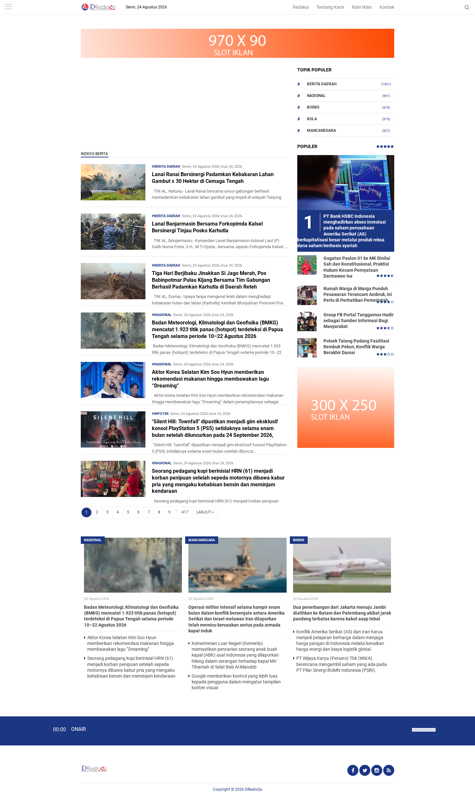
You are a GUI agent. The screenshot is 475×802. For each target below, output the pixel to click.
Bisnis (313, 107)
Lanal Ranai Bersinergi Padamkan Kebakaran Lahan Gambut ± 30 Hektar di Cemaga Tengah (213, 177)
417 (185, 512)
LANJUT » (205, 512)
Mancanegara (321, 130)
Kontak (387, 7)
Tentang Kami (330, 7)
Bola (312, 119)
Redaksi (301, 7)
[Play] (21, 730)
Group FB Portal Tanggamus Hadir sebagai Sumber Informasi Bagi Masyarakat (358, 320)
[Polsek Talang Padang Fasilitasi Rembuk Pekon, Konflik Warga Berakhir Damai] (307, 347)
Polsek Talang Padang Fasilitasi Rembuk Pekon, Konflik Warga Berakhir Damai (356, 346)
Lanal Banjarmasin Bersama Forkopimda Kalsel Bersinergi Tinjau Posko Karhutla (207, 227)
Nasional (316, 95)
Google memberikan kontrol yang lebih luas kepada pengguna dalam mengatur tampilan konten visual (236, 681)
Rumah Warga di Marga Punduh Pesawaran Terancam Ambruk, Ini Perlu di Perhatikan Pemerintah (357, 294)
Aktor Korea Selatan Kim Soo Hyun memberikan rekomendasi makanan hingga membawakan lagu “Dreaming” (210, 379)
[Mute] (405, 729)
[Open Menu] (8, 7)
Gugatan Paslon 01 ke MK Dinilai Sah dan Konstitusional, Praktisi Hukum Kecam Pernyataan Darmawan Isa (356, 267)
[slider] (423, 734)
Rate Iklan (362, 7)
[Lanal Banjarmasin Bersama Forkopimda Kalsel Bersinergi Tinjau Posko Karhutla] (113, 248)
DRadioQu (253, 789)
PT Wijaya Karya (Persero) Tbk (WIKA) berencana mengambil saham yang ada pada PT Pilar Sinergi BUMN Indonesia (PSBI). (341, 664)
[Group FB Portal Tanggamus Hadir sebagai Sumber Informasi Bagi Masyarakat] (307, 321)
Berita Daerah (321, 84)
